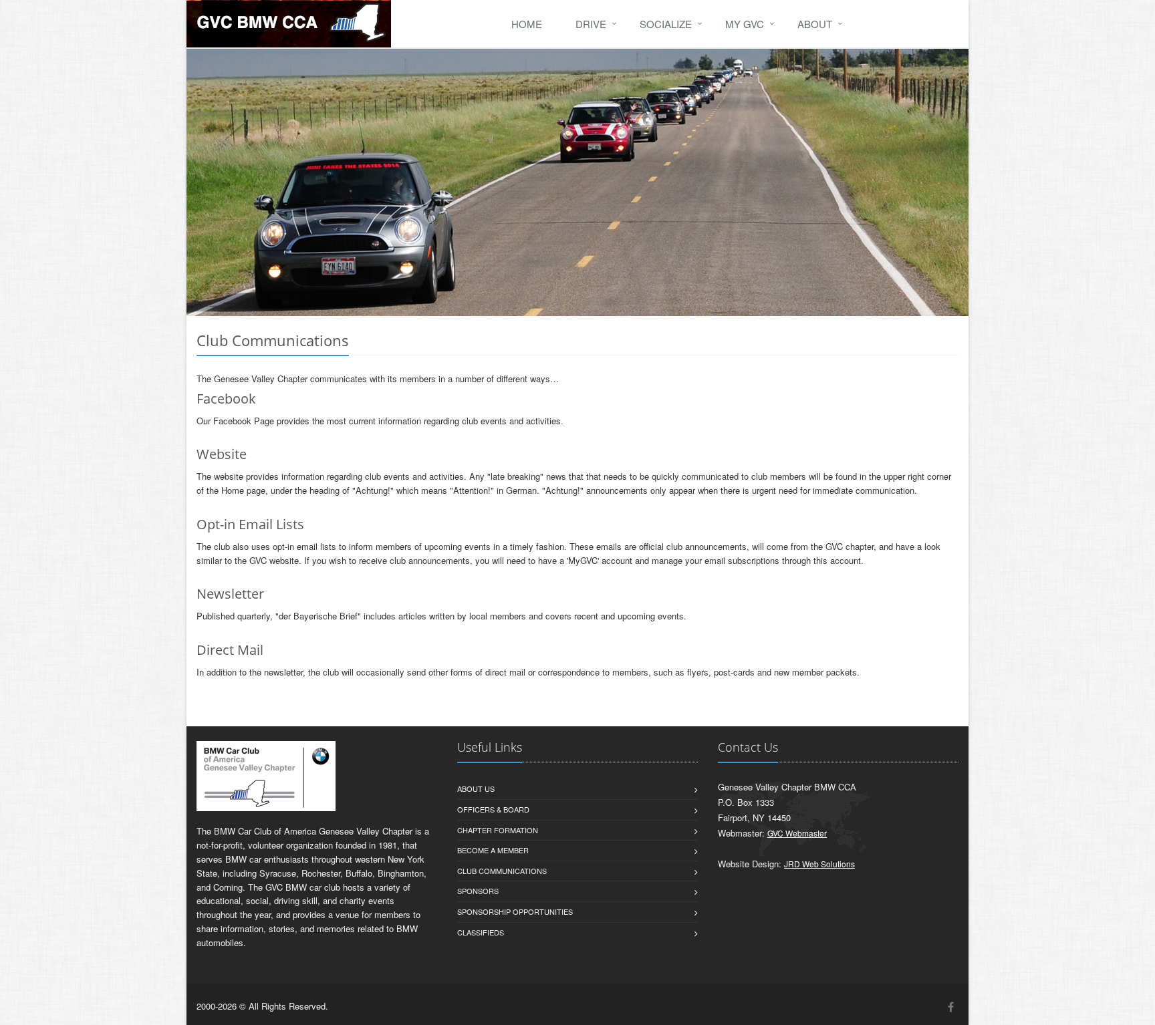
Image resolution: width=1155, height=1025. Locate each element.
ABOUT (814, 24)
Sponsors (478, 890)
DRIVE (590, 24)
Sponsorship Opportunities (515, 911)
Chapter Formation (497, 830)
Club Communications (502, 870)
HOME (526, 24)
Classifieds (480, 932)
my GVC (744, 24)
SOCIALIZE (666, 24)
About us (476, 788)
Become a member (493, 850)
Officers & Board (493, 809)
